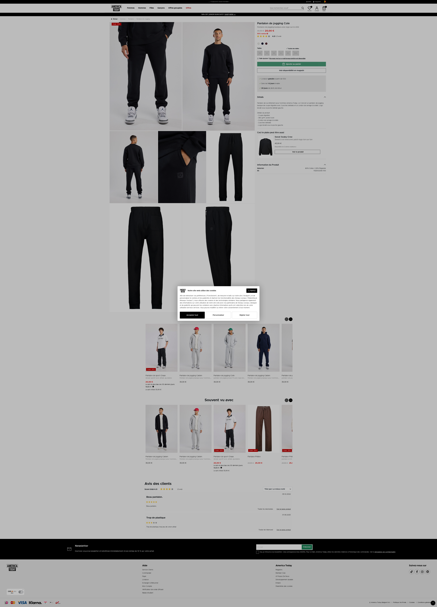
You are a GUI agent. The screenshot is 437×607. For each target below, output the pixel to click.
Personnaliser (218, 315)
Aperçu (253, 290)
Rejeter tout (244, 315)
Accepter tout (192, 315)
